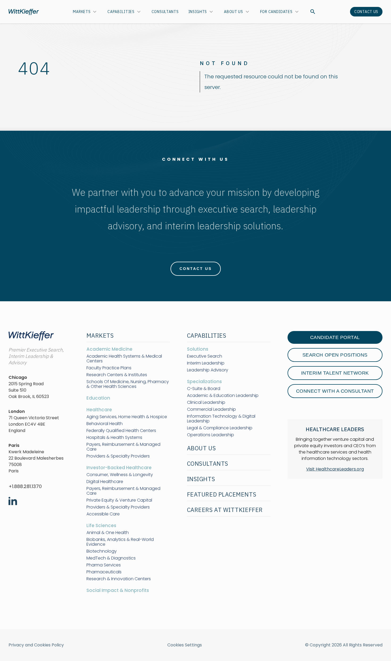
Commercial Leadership (211, 409)
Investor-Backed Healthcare (119, 467)
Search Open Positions (335, 355)
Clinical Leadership (206, 402)
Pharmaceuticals (104, 572)
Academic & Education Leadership (223, 395)
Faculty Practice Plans (108, 368)
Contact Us (366, 11)
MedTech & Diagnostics (111, 558)
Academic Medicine (109, 349)
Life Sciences (101, 525)
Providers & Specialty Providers (118, 456)
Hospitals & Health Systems (114, 437)
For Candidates (276, 11)
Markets (81, 11)
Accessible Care (103, 514)
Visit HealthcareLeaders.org (335, 469)
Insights (197, 11)
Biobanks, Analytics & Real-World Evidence (120, 542)
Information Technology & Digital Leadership (221, 418)
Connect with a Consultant (335, 391)
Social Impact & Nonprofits (117, 590)
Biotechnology (101, 551)
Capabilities (120, 11)
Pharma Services (103, 565)
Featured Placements (221, 494)
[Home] (24, 12)
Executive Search (204, 356)
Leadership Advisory (207, 370)
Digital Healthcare (104, 481)
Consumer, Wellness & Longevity (119, 474)
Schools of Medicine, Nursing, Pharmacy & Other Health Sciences (127, 384)
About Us (233, 11)
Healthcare (99, 409)
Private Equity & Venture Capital (119, 500)
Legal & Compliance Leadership (219, 428)
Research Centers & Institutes (116, 374)
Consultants (165, 11)
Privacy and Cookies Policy (36, 645)
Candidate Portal (335, 337)
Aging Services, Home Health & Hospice (126, 416)
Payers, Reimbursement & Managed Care (123, 447)
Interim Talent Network (335, 373)
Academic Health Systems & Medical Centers (124, 358)
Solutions (197, 349)
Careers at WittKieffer (225, 510)
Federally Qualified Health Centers (121, 430)
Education (98, 398)
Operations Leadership (210, 435)
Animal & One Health (107, 532)
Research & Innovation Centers (118, 579)
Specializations (204, 381)
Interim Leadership (205, 363)
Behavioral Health (104, 423)
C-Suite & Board (203, 388)
